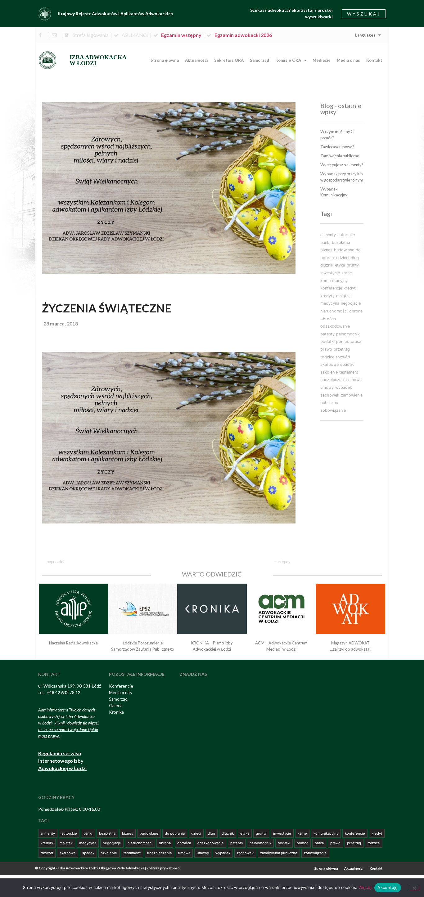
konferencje (331, 288)
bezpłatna (341, 242)
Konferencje (121, 685)
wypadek (343, 387)
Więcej (365, 887)
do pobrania (175, 833)
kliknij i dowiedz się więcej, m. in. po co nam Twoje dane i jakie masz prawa (68, 729)
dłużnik (326, 265)
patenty (327, 334)
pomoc (342, 341)
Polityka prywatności (163, 868)
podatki (327, 341)
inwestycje (330, 273)
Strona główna (165, 60)
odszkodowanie (335, 326)
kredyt (350, 288)
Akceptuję (387, 887)
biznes (326, 250)
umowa (355, 379)
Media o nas (348, 60)
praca (356, 341)
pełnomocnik (348, 334)
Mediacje (322, 60)
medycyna (329, 303)
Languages (365, 35)
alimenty (328, 234)
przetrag (342, 349)
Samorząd (259, 60)
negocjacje (351, 303)
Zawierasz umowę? (337, 146)
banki (325, 242)
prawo (326, 349)
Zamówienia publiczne (339, 155)
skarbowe (329, 364)
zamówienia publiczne (278, 853)
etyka (340, 265)
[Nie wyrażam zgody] (414, 887)
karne (346, 273)
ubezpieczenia (333, 379)
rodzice (327, 357)
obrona (356, 311)
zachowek (329, 395)
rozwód (343, 357)
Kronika (116, 712)
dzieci (343, 257)
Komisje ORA (288, 60)
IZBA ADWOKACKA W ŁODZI (98, 60)
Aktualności (196, 60)
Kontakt (374, 60)
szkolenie (329, 372)
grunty (353, 265)
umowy (327, 387)
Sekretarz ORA (229, 60)
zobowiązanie (333, 410)
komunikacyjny (334, 280)
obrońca (328, 318)
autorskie (346, 234)
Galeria (116, 705)
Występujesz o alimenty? (341, 164)
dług (355, 257)
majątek (343, 296)
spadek (347, 364)
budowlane (344, 250)
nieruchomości (334, 311)
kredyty (327, 296)
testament (348, 372)
